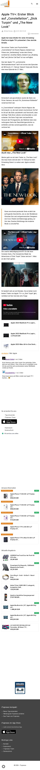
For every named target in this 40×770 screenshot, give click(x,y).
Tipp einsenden (10, 415)
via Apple (4, 353)
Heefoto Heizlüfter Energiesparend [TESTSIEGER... (22, 596)
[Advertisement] (20, 461)
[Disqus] (20, 380)
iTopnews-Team (10, 417)
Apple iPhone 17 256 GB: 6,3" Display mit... (22, 495)
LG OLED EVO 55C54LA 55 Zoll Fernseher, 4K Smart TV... (20, 626)
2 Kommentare (34, 33)
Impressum (8, 428)
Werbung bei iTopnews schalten (13, 714)
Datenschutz (9, 430)
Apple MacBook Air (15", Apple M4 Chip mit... (23, 606)
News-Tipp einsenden (10, 711)
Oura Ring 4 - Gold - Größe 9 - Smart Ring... (22, 576)
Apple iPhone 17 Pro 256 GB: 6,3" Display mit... (21, 527)
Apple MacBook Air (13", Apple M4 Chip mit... (23, 616)
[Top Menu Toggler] (37, 4)
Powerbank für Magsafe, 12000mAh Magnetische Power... (22, 566)
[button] (3, 766)
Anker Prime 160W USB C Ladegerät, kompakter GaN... (22, 586)
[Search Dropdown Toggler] (32, 3)
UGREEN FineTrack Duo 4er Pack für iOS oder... (22, 556)
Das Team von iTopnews (11, 716)
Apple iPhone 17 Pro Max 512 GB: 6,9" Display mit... (22, 538)
